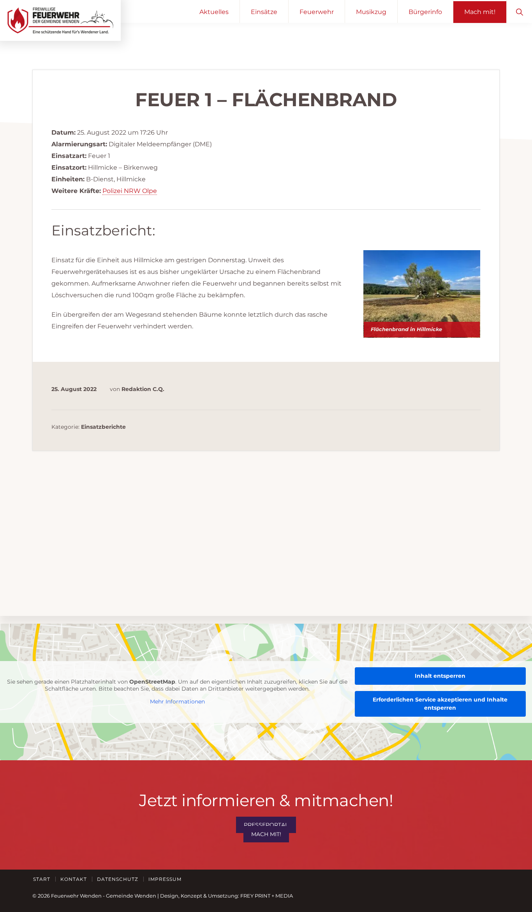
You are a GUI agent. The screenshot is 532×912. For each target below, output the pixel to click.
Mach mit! (266, 834)
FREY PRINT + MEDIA (266, 896)
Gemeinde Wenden (131, 896)
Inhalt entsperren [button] (440, 675)
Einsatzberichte (103, 426)
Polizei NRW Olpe (129, 191)
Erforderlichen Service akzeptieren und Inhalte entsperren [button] (440, 703)
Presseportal (266, 824)
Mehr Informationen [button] (177, 701)
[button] (519, 11)
